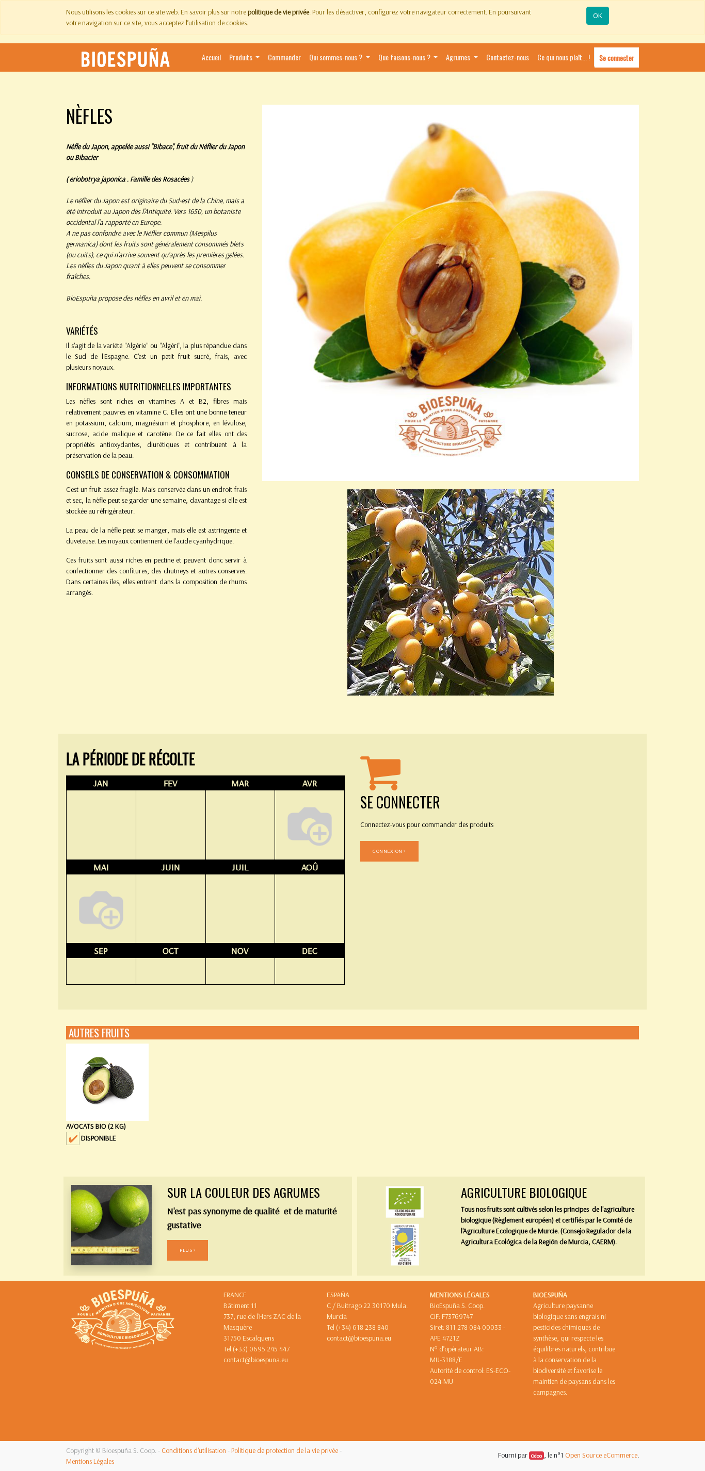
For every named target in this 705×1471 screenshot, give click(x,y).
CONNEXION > (389, 850)
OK (597, 15)
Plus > (188, 1249)
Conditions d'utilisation (194, 1450)
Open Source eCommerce (601, 1455)
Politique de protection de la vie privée (284, 1450)
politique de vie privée (278, 11)
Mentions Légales (90, 1461)
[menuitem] (211, 57)
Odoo (536, 1455)
